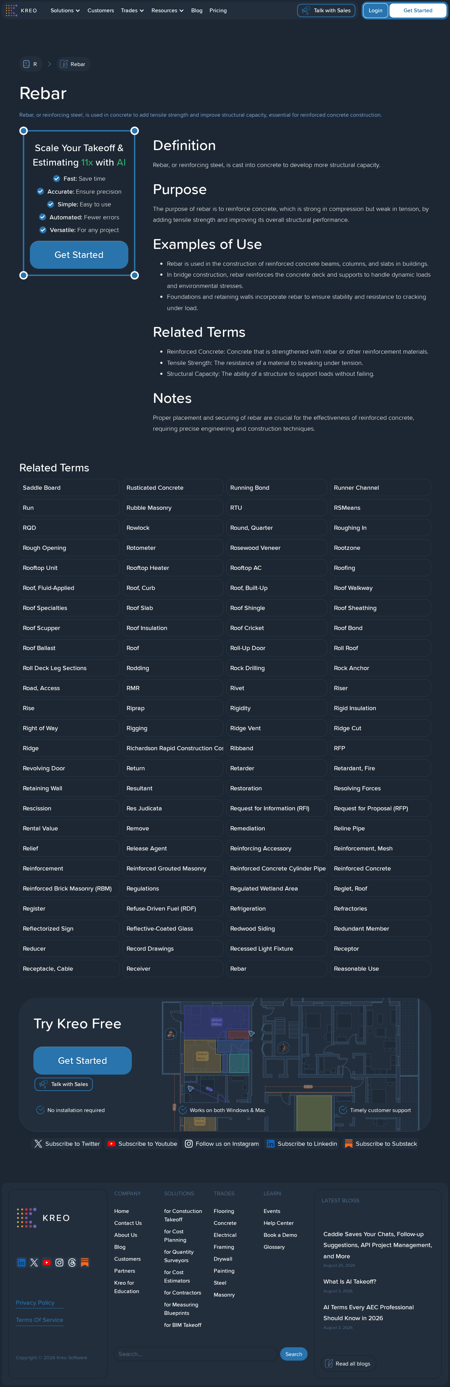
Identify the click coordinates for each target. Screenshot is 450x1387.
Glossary (274, 1247)
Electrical (225, 1235)
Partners (124, 1271)
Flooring (224, 1211)
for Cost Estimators (177, 1276)
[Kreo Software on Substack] (84, 1262)
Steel (220, 1283)
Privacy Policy (35, 1302)
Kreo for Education (126, 1287)
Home (121, 1211)
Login (375, 10)
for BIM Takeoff (182, 1325)
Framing (224, 1247)
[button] (65, 11)
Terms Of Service (39, 1319)
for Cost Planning (175, 1235)
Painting (224, 1271)
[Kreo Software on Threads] (72, 1262)
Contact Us (128, 1223)
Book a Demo (280, 1235)
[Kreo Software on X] (34, 1262)
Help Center (279, 1223)
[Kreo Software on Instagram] (59, 1262)
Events (272, 1211)
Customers (101, 10)
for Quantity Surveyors (179, 1256)
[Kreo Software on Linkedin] (21, 1262)
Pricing (218, 10)
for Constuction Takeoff (183, 1215)
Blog (196, 10)
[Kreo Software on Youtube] (46, 1262)
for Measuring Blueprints (181, 1309)
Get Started (418, 10)
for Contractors (182, 1293)
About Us (125, 1235)
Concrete (225, 1223)
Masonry (224, 1295)
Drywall (223, 1259)
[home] (21, 11)
